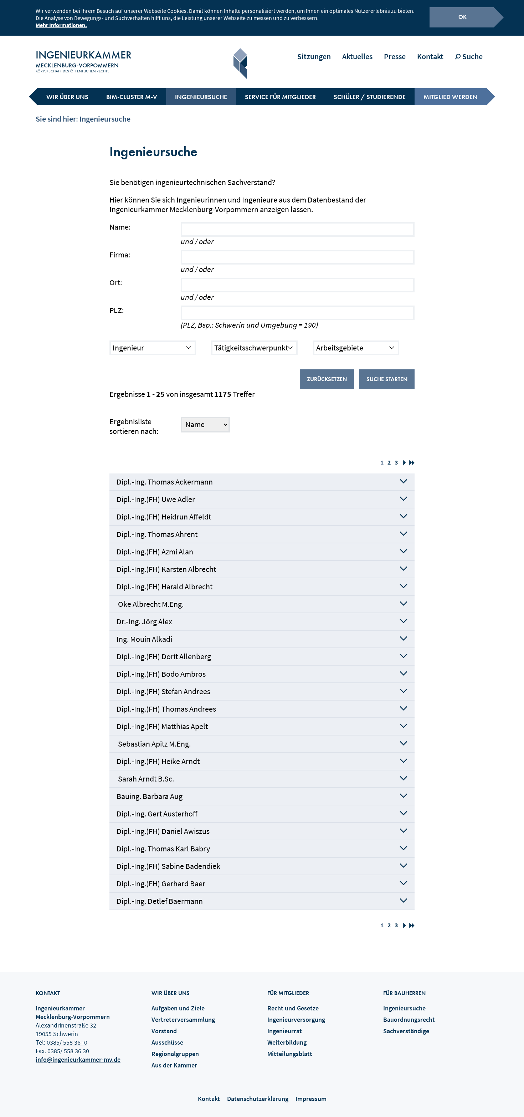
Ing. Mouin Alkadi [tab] (144, 639)
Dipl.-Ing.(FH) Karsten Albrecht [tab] (166, 569)
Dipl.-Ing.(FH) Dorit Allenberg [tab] (164, 656)
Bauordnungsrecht (409, 1019)
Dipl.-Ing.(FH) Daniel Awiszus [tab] (163, 831)
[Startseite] (240, 63)
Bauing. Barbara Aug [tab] (150, 796)
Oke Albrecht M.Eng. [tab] (150, 604)
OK (462, 17)
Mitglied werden (450, 97)
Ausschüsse (167, 1042)
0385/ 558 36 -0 (67, 1042)
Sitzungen (314, 56)
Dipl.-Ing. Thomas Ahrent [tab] (157, 534)
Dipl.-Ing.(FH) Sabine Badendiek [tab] (168, 866)
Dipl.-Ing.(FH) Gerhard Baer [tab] (161, 883)
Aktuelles (357, 56)
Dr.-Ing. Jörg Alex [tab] (144, 621)
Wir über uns (67, 97)
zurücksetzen (327, 379)
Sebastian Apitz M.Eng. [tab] (154, 744)
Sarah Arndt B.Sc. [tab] (145, 779)
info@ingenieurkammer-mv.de (78, 1059)
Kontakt (430, 56)
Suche (472, 56)
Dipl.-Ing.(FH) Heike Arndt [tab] (158, 761)
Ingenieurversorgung (296, 1019)
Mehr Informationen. (61, 25)
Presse (395, 56)
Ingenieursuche (201, 97)
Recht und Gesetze (293, 1008)
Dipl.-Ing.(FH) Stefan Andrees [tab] (163, 691)
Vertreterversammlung (183, 1019)
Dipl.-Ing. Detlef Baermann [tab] (160, 901)
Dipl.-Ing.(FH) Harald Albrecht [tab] (164, 586)
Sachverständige (406, 1031)
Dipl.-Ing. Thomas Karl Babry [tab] (163, 849)
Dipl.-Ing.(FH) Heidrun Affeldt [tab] (164, 517)
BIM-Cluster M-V (131, 97)
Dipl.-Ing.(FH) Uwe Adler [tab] (156, 499)
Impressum (311, 1099)
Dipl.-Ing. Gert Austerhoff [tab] (157, 814)
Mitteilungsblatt (289, 1054)
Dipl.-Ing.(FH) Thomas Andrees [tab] (166, 709)
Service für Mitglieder (280, 97)
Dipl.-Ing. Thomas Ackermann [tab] (165, 482)
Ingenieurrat (284, 1031)
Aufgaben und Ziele (178, 1008)
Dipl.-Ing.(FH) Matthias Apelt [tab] (162, 726)
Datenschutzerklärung (257, 1099)
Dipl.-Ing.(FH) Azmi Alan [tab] (155, 552)
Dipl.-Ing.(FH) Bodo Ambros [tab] (161, 674)
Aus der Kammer (174, 1065)
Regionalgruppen (175, 1054)
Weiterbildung (287, 1042)
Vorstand (164, 1031)
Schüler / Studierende (370, 97)
